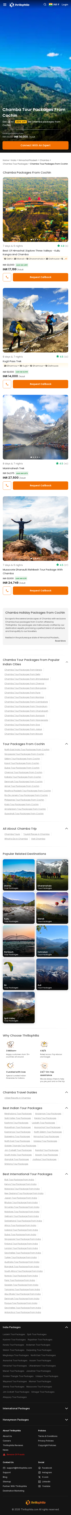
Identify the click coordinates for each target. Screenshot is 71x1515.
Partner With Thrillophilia (15, 1486)
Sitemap (7, 1481)
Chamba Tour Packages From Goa (22, 724)
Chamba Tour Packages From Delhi (22, 674)
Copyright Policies (47, 1445)
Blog (5, 1477)
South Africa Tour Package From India (23, 1271)
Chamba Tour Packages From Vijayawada (26, 720)
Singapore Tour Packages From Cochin (24, 754)
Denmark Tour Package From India (21, 1298)
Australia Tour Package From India (21, 1262)
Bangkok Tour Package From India (21, 1266)
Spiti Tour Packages (37, 1334)
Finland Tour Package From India (21, 1243)
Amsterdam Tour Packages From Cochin (25, 809)
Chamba (44, 160)
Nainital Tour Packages (46, 1150)
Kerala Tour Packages (45, 1118)
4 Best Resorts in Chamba (17, 1097)
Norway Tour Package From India (21, 1275)
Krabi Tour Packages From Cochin (21, 804)
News (5, 1450)
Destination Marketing (13, 1491)
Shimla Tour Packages (13, 1386)
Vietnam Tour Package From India (21, 1216)
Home (6, 160)
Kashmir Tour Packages (16, 1122)
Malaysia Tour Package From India (22, 1188)
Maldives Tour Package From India (21, 1211)
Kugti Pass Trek (12, 361)
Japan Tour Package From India (20, 1198)
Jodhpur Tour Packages (44, 1159)
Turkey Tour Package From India (20, 1257)
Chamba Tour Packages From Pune (22, 692)
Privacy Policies (46, 1441)
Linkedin (46, 1481)
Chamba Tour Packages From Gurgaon (24, 715)
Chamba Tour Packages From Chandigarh (26, 711)
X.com (45, 1477)
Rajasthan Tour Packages (17, 1127)
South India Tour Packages (18, 1154)
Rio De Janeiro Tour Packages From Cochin (26, 795)
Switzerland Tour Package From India (23, 1220)
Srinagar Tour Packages (42, 1392)
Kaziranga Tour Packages (17, 1131)
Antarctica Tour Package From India (22, 1312)
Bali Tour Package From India (19, 1179)
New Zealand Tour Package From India (23, 1193)
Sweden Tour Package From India (21, 1284)
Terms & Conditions (47, 1436)
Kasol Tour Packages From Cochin (21, 763)
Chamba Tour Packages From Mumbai (24, 697)
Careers (7, 1441)
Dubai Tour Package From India (20, 1234)
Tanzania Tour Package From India (22, 1289)
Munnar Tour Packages (40, 1381)
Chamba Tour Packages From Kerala (23, 669)
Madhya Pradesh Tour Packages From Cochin (27, 790)
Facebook (47, 1468)
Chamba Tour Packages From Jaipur (23, 729)
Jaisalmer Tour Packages (38, 1371)
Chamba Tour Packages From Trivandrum (25, 706)
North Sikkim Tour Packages (48, 1131)
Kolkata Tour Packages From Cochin (22, 777)
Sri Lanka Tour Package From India (21, 1207)
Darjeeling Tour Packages (17, 1136)
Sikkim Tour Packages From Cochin (22, 758)
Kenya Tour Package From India (20, 1184)
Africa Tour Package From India (20, 1225)
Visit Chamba (38, 838)
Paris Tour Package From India (19, 1280)
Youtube (46, 1486)
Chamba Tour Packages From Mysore (23, 733)
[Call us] (7, 277)
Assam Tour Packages (46, 1154)
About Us (7, 1436)
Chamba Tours (12, 834)
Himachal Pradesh (28, 160)
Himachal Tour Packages (46, 1136)
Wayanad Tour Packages (15, 1381)
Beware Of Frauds (16, 1454)
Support (7, 1472)
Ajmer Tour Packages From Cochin (21, 786)
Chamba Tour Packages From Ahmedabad (26, 679)
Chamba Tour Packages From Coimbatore (26, 701)
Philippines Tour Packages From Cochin (24, 799)
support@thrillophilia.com (19, 1468)
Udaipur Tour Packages (45, 1141)
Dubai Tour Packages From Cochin (21, 767)
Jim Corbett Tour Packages (18, 1150)
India (13, 160)
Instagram (47, 1472)
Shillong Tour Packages (16, 1164)
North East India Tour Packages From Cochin (26, 749)
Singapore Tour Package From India (22, 1239)
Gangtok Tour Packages (16, 1159)
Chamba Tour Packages (15, 163)
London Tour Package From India (21, 1248)
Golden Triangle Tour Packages (20, 1145)
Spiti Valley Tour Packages (17, 1118)
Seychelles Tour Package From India (22, 1252)
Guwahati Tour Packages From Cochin (24, 813)
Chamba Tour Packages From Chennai (24, 683)
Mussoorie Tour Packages (39, 1386)
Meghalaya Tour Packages (18, 1113)
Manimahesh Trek (13, 468)
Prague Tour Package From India (20, 1303)
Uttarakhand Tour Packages (42, 1365)
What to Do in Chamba (16, 838)
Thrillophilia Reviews (13, 1445)
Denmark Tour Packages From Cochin (23, 781)
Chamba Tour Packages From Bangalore (25, 688)
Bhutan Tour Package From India (21, 1202)
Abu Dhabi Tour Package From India (22, 1294)
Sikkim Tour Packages (13, 1350)
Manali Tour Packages (13, 1371)
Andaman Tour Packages (48, 1113)
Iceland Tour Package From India (21, 1230)
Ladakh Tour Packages (43, 1122)
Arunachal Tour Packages (47, 1127)
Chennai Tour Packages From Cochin (23, 772)
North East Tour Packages (17, 1141)
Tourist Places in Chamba (36, 834)
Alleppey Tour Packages (15, 1397)
